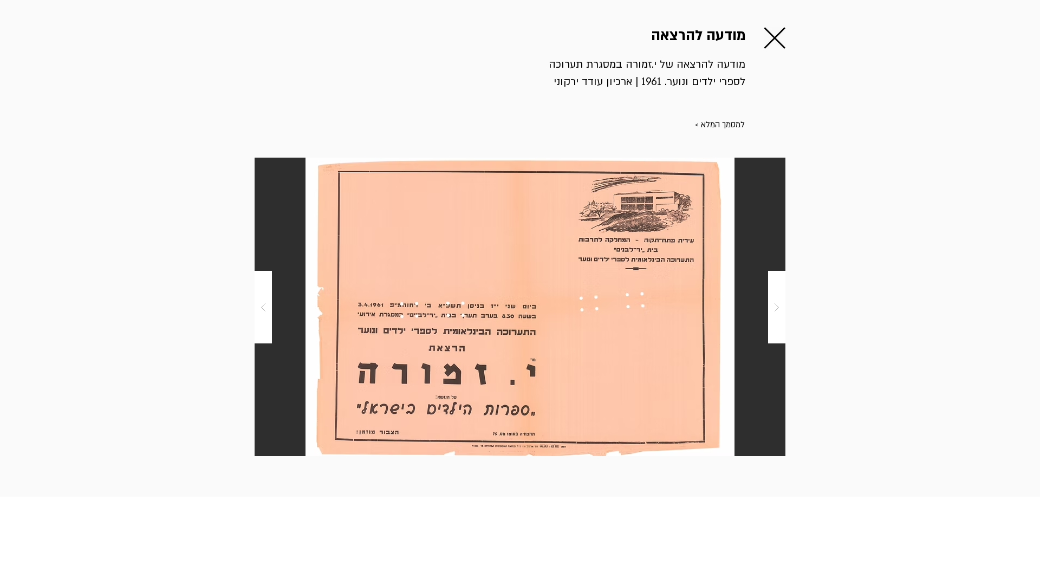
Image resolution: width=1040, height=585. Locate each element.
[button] (656, 125)
